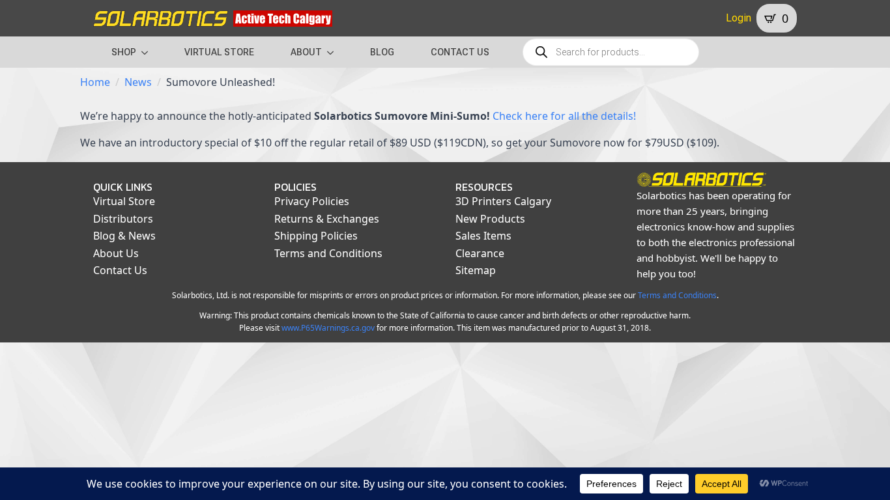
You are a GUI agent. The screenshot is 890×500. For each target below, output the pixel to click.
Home (95, 82)
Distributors (123, 219)
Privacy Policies (311, 201)
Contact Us (120, 270)
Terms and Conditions (328, 253)
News (138, 82)
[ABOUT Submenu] (334, 52)
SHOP (123, 52)
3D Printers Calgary (503, 201)
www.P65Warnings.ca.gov (328, 327)
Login (738, 18)
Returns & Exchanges (326, 219)
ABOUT (306, 52)
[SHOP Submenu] (148, 52)
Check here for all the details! (564, 116)
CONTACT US (460, 52)
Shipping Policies (316, 236)
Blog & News (124, 236)
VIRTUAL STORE (219, 52)
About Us (116, 253)
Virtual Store (124, 201)
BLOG (382, 52)
